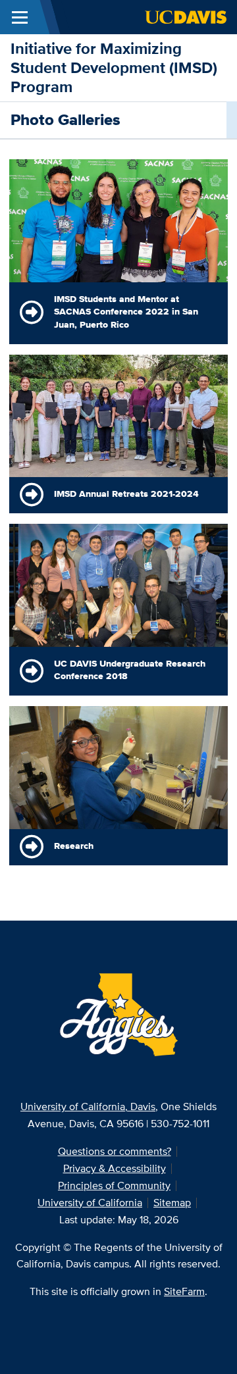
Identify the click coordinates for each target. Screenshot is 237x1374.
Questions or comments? (114, 1151)
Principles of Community (114, 1185)
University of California (90, 1202)
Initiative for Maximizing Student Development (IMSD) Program (114, 67)
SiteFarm (184, 1291)
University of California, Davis (87, 1106)
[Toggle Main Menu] (20, 17)
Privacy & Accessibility (114, 1168)
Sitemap (172, 1202)
